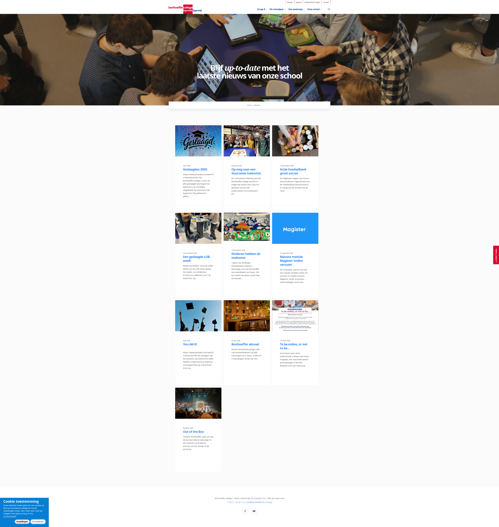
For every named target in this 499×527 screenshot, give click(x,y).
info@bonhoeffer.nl (255, 502)
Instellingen (22, 521)
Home (249, 105)
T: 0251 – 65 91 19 (235, 502)
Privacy (269, 502)
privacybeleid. (9, 516)
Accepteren (38, 521)
